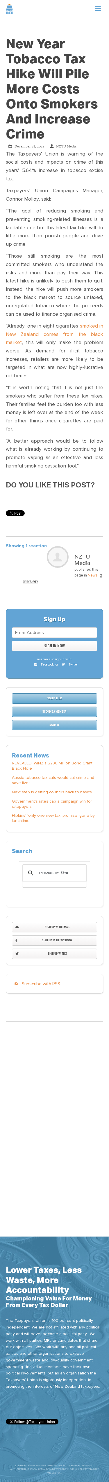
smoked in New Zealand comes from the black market (54, 334)
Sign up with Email (57, 927)
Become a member (54, 711)
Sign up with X (57, 953)
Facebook (47, 664)
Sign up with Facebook (57, 940)
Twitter (73, 664)
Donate (54, 725)
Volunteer (54, 698)
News (93, 575)
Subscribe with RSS (41, 984)
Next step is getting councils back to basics (52, 792)
